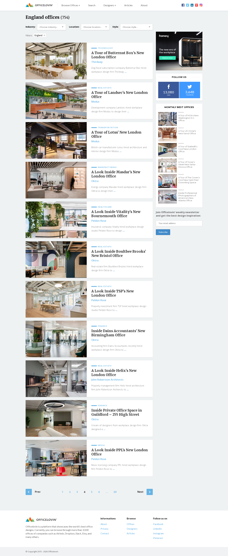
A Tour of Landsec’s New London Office (119, 95)
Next (140, 491)
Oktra (94, 181)
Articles (128, 5)
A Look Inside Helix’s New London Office (114, 373)
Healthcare (105, 207)
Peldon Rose (98, 220)
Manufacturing (107, 167)
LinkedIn (157, 528)
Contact (105, 533)
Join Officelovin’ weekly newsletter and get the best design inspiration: (178, 214)
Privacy (104, 528)
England (38, 35)
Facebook (158, 524)
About (144, 5)
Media (101, 445)
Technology (105, 48)
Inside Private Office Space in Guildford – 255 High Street (116, 412)
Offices (130, 524)
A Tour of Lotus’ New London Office (116, 134)
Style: (115, 26)
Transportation (108, 127)
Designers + (109, 5)
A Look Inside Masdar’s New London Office (115, 174)
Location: (74, 26)
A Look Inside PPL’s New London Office (119, 452)
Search (91, 5)
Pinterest (158, 538)
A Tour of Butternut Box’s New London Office (117, 55)
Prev (37, 491)
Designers (132, 528)
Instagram (158, 533)
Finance (102, 326)
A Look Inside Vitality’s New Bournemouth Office (116, 214)
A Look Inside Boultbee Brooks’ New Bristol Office (118, 253)
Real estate (105, 88)
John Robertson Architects (107, 379)
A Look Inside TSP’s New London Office (112, 293)
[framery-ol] (179, 51)
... (126, 71)
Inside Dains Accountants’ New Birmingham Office (118, 333)
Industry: (31, 26)
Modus (95, 101)
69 (115, 492)
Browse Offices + (70, 5)
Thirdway (97, 62)
